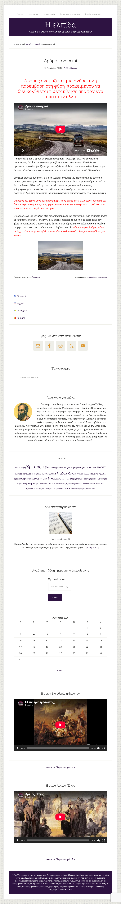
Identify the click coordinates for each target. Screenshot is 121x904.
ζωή (22, 478)
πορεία (53, 483)
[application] (60, 725)
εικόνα (101, 467)
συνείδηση (76, 489)
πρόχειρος (40, 488)
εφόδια (17, 479)
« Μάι (59, 670)
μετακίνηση (102, 277)
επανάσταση (95, 474)
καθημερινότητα (75, 479)
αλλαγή (54, 468)
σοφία (67, 488)
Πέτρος (23, 468)
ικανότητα (65, 479)
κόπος (94, 479)
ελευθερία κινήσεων (32, 474)
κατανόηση (87, 479)
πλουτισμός (44, 484)
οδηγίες (19, 484)
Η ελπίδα (60, 24)
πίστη (25, 484)
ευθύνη (103, 474)
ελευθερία (19, 474)
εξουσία (86, 474)
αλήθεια (46, 467)
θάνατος (28, 479)
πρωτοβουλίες (98, 484)
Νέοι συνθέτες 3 (60, 539)
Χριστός (33, 466)
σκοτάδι (60, 489)
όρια (93, 489)
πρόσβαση (93, 277)
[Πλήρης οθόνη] (103, 748)
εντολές (80, 474)
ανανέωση (61, 468)
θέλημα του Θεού (40, 479)
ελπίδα (60, 473)
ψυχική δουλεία (85, 489)
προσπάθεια (87, 484)
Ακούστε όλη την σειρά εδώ (60, 767)
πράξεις (62, 483)
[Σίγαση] (98, 748)
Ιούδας (17, 468)
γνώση (70, 467)
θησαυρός (54, 478)
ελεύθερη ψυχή (48, 474)
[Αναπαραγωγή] (17, 748)
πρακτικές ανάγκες (74, 484)
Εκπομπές (36, 277)
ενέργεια (71, 473)
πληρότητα (33, 483)
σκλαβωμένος (51, 488)
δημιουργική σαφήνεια (85, 467)
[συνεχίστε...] (92, 547)
